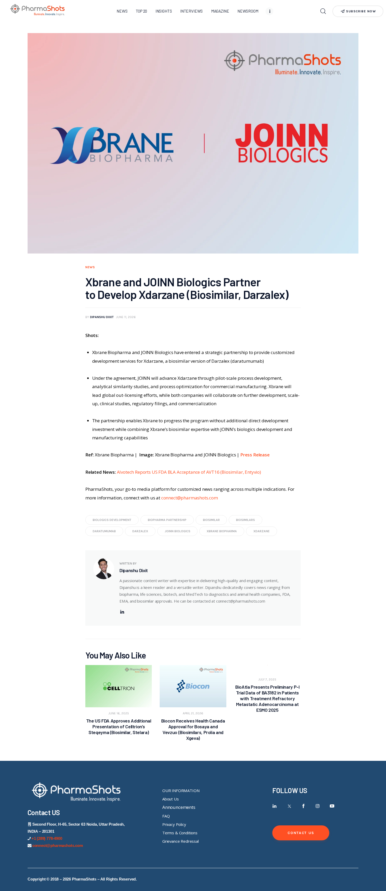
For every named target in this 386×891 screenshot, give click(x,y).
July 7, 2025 (267, 679)
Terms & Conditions (179, 832)
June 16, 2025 (118, 713)
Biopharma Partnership (167, 520)
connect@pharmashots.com (189, 498)
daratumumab (104, 531)
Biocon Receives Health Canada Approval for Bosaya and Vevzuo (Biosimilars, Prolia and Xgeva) (193, 729)
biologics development (112, 520)
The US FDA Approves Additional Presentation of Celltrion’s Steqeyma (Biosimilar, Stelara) (118, 726)
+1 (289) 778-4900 (47, 838)
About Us (170, 799)
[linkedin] (122, 611)
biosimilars (245, 520)
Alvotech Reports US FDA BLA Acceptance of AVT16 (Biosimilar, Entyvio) (189, 472)
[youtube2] (332, 806)
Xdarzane (261, 531)
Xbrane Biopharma (222, 531)
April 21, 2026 (193, 713)
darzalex (140, 531)
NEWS (90, 267)
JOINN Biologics (177, 531)
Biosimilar (211, 520)
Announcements (178, 807)
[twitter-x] (289, 806)
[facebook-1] (303, 806)
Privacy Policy (174, 824)
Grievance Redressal (180, 841)
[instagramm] (317, 806)
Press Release (255, 455)
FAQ (166, 816)
